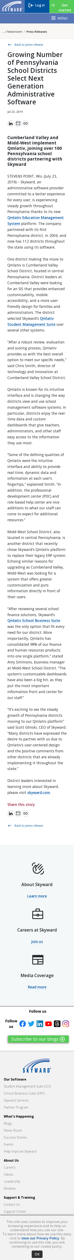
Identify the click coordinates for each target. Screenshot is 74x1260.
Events (8, 1144)
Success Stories (15, 1137)
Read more (37, 986)
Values (8, 1174)
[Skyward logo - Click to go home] (12, 6)
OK (37, 1254)
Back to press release (25, 44)
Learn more (37, 896)
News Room (13, 1130)
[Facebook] (22, 1023)
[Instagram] (65, 1023)
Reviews (10, 1188)
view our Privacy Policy (40, 1238)
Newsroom (14, 32)
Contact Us (12, 1204)
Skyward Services (16, 1100)
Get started (65, 7)
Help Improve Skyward (20, 1151)
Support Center (15, 1211)
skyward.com (38, 792)
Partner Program (16, 1107)
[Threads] (57, 1023)
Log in (40, 5)
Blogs (8, 1123)
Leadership (12, 1181)
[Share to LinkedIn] (10, 123)
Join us (37, 941)
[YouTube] (48, 1023)
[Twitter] (31, 1023)
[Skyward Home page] (37, 1065)
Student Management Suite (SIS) (27, 1086)
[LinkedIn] (40, 1023)
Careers (9, 1167)
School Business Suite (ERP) (24, 1093)
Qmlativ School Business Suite (33, 620)
